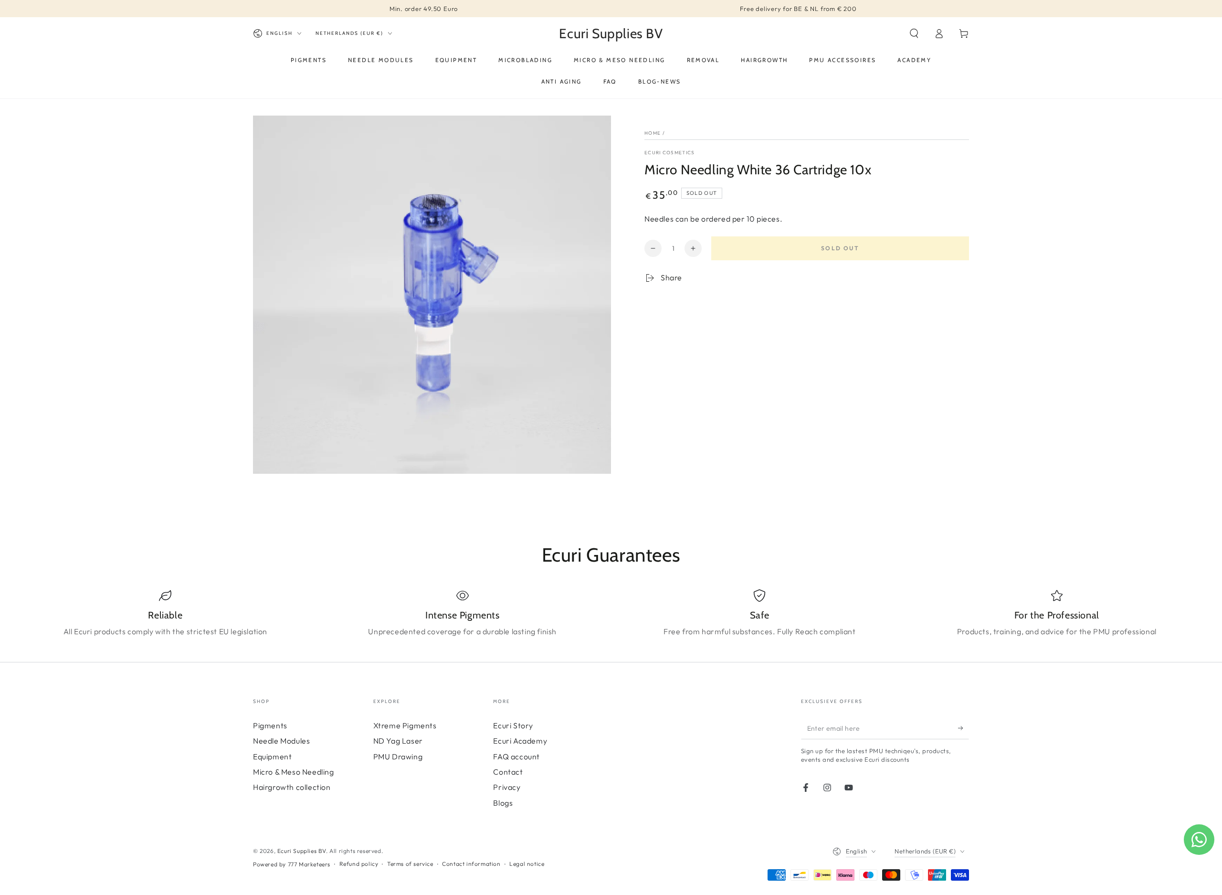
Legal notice (526, 863)
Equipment (272, 756)
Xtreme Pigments (405, 725)
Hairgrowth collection (292, 787)
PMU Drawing (398, 756)
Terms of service (410, 863)
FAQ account (516, 756)
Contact (508, 772)
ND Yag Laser (398, 741)
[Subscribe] (963, 728)
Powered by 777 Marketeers (291, 864)
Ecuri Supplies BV (301, 850)
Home (652, 133)
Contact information (471, 863)
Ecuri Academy (520, 741)
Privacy (506, 787)
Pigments (270, 725)
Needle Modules (281, 741)
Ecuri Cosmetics (669, 152)
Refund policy (359, 863)
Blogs (503, 803)
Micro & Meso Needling (293, 772)
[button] (914, 33)
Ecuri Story (513, 725)
